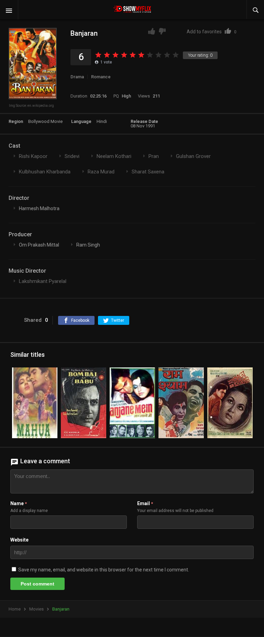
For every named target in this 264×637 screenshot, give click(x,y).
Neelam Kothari (114, 156)
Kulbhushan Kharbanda (44, 172)
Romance (101, 77)
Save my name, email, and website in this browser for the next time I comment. (103, 569)
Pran (153, 156)
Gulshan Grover (193, 156)
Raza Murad (101, 172)
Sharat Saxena (148, 172)
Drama (77, 77)
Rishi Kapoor (33, 156)
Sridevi (72, 156)
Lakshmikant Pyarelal (42, 281)
